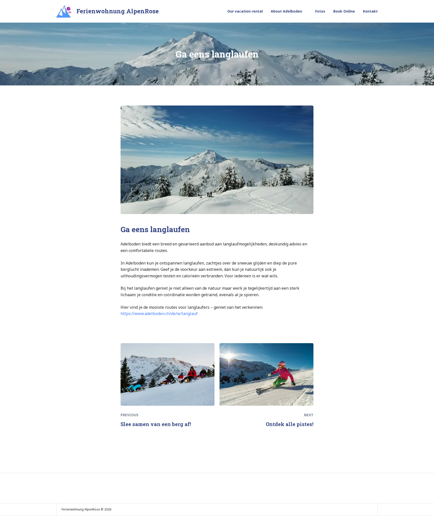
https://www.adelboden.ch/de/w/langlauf (159, 313)
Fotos (320, 11)
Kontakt (370, 11)
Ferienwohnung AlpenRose (117, 11)
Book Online (344, 11)
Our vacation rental (245, 11)
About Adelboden (286, 11)
